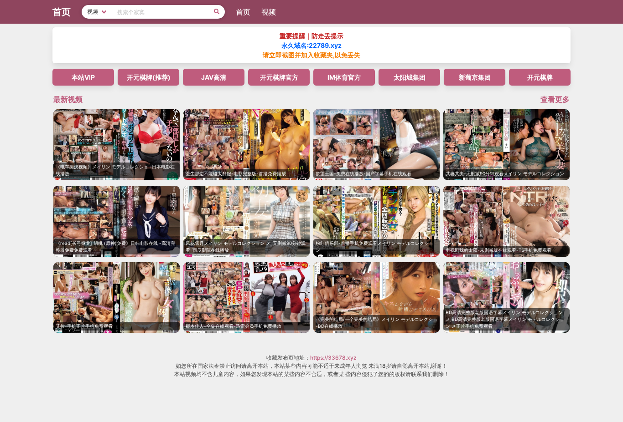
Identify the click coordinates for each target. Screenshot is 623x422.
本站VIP (83, 77)
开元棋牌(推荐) (149, 77)
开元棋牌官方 (279, 77)
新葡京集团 (475, 77)
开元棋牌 (540, 77)
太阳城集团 (410, 77)
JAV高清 (213, 77)
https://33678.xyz (333, 357)
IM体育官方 (344, 77)
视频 (268, 11)
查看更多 (555, 99)
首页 (243, 11)
